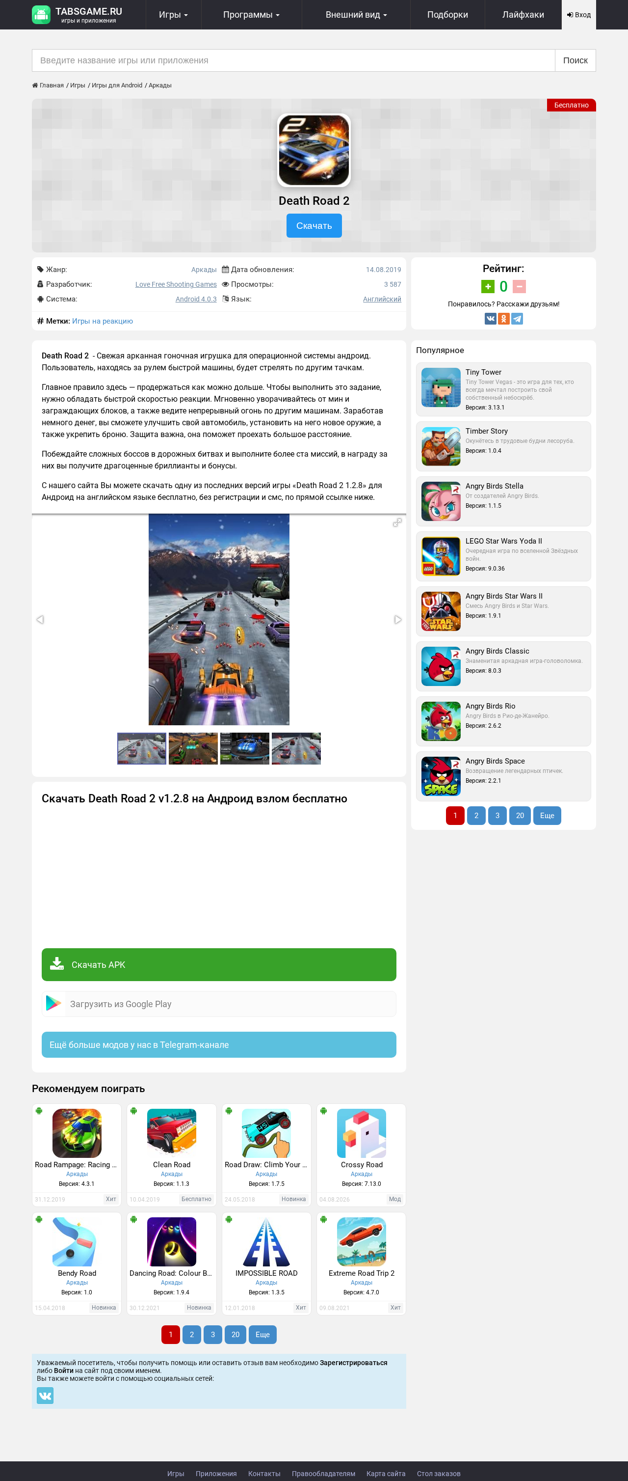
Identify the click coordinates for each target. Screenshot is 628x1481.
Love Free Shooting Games (176, 284)
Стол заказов (439, 1474)
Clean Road (171, 1164)
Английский (382, 299)
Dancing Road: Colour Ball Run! (173, 1273)
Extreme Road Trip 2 (361, 1273)
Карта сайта (386, 1474)
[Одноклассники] (504, 319)
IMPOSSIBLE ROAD (267, 1273)
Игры (175, 1474)
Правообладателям (323, 1474)
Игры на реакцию (102, 321)
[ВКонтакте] (491, 319)
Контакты (264, 1474)
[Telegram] (517, 319)
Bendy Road (77, 1273)
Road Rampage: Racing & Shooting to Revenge (78, 1164)
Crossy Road (362, 1164)
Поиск (575, 60)
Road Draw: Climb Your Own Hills (268, 1164)
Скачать (314, 225)
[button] (397, 522)
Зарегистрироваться (354, 1363)
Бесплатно (571, 105)
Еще (263, 1334)
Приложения (216, 1474)
